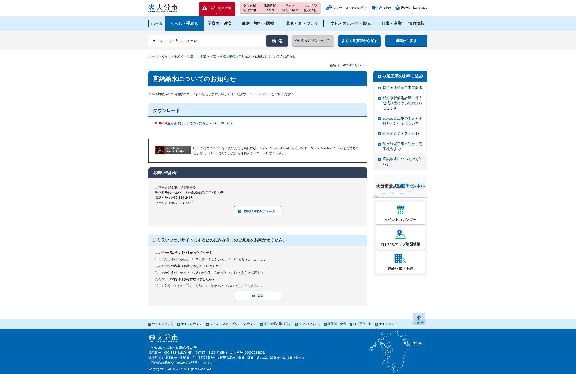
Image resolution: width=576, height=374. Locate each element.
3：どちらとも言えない (250, 259)
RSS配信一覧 (362, 324)
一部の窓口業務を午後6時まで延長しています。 (182, 363)
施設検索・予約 (400, 268)
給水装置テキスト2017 (401, 133)
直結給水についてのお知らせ (402, 161)
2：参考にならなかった (206, 285)
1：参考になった (171, 285)
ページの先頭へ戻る (419, 319)
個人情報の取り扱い (277, 324)
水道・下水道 (196, 56)
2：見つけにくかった (211, 259)
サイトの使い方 (163, 324)
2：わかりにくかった (211, 272)
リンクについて (310, 324)
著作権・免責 (336, 324)
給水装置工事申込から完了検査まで (402, 146)
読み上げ (385, 8)
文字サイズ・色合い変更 (350, 8)
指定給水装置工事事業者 (402, 88)
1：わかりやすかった (174, 272)
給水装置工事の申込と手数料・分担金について (402, 120)
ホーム (153, 56)
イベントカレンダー (400, 219)
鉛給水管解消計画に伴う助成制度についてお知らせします (402, 103)
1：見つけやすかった (174, 259)
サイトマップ (388, 324)
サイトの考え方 (192, 324)
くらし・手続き (173, 56)
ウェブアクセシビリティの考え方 (233, 324)
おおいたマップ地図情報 (400, 244)
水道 (213, 56)
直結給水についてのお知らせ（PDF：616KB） (200, 123)
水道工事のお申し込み (235, 56)
